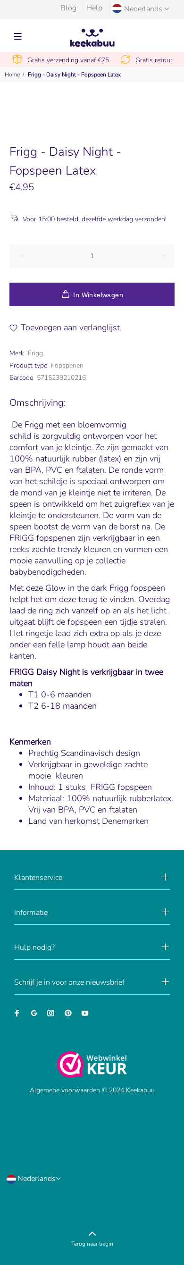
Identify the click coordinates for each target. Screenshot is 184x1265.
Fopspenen (67, 365)
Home (12, 74)
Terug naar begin (92, 1244)
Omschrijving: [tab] (37, 402)
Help (94, 8)
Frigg (35, 353)
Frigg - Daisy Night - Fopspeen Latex (74, 74)
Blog (68, 8)
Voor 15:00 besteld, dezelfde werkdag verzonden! (95, 219)
